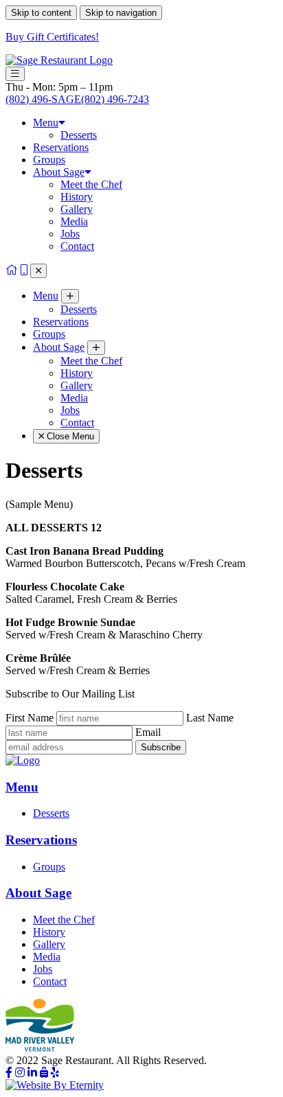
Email (148, 732)
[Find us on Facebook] (8, 1072)
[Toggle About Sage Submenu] (96, 347)
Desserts (78, 135)
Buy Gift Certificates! (52, 37)
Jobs (70, 234)
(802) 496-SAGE (77, 99)
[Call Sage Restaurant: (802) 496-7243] (24, 270)
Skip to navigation (121, 13)
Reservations (61, 147)
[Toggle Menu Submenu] (70, 296)
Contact (77, 246)
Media (74, 221)
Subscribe (161, 747)
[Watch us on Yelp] (55, 1072)
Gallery (76, 209)
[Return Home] (11, 270)
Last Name (210, 718)
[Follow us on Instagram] (20, 1072)
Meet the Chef (91, 184)
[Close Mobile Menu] (38, 271)
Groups (49, 159)
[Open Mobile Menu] (15, 74)
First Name (29, 718)
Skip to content (41, 13)
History (76, 197)
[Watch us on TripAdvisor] (44, 1072)
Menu (45, 122)
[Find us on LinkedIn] (32, 1072)
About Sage (58, 172)
